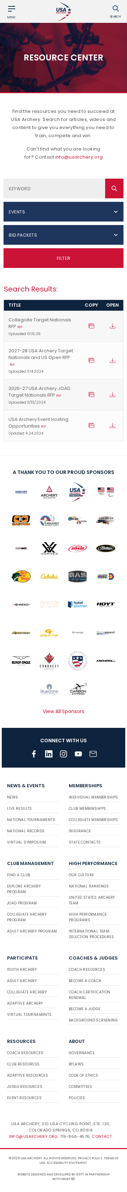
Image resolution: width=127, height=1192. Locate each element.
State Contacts (85, 842)
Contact (102, 1136)
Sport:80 (68, 1179)
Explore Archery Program (24, 889)
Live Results (19, 808)
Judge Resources (24, 1086)
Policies (77, 1098)
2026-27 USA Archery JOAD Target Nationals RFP (39, 395)
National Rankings (89, 886)
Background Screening (93, 1020)
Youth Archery (22, 969)
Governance (82, 1053)
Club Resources (23, 1064)
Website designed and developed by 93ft (50, 1174)
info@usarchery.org (79, 157)
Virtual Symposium (26, 842)
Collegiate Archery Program (27, 917)
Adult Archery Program (32, 931)
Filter (64, 258)
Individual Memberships (93, 797)
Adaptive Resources (27, 1075)
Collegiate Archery (27, 992)
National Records (25, 831)
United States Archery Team (92, 900)
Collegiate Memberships (93, 819)
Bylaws (76, 1064)
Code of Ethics (83, 1075)
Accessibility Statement (67, 1163)
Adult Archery (22, 980)
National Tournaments (31, 819)
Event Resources (24, 1098)
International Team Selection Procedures (91, 934)
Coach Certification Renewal (89, 994)
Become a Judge (85, 1009)
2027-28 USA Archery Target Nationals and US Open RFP (40, 360)
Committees (80, 1086)
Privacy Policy (90, 1158)
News (12, 797)
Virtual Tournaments (29, 1014)
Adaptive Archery (25, 1003)
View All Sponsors (63, 711)
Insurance (80, 831)
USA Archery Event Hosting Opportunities (38, 426)
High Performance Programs (88, 917)
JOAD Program (22, 903)
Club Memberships (87, 808)
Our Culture (81, 875)
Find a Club (18, 875)
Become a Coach (85, 980)
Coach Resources (87, 969)
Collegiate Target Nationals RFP (39, 326)
